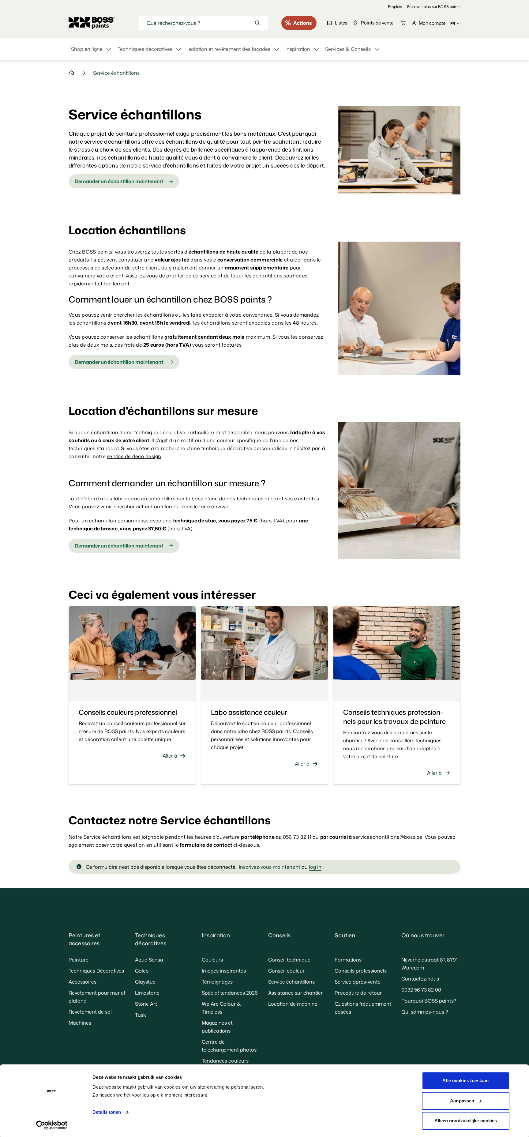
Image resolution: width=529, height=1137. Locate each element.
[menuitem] (92, 52)
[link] (395, 6)
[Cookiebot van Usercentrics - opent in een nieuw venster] (52, 1125)
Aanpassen (462, 1100)
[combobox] (203, 23)
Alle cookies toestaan (465, 1080)
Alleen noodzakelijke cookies (465, 1120)
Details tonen (106, 1112)
